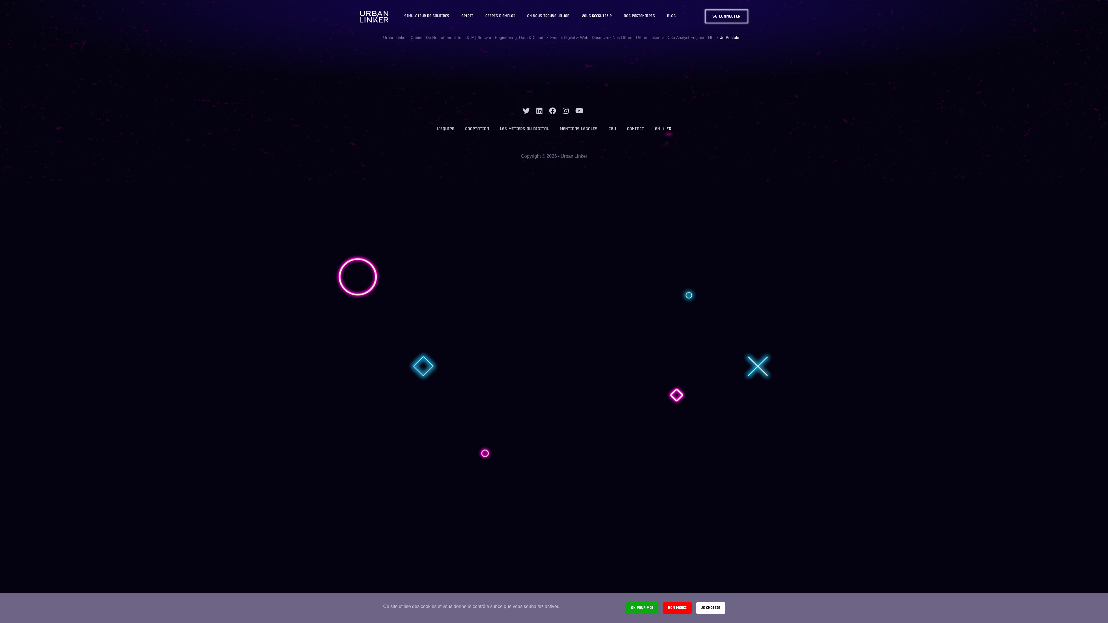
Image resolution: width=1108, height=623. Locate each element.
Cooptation (477, 129)
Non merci (677, 607)
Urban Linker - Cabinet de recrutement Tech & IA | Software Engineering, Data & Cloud (463, 37)
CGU (612, 129)
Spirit (467, 16)
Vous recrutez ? (597, 16)
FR (669, 129)
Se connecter (726, 16)
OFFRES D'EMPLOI (500, 16)
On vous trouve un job (548, 16)
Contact (635, 129)
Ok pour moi (642, 607)
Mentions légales (579, 129)
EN (657, 129)
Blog (671, 16)
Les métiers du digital (524, 129)
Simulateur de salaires (426, 16)
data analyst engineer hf (690, 37)
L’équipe (445, 129)
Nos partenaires (639, 16)
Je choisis (710, 607)
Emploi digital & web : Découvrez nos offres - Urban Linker (605, 37)
